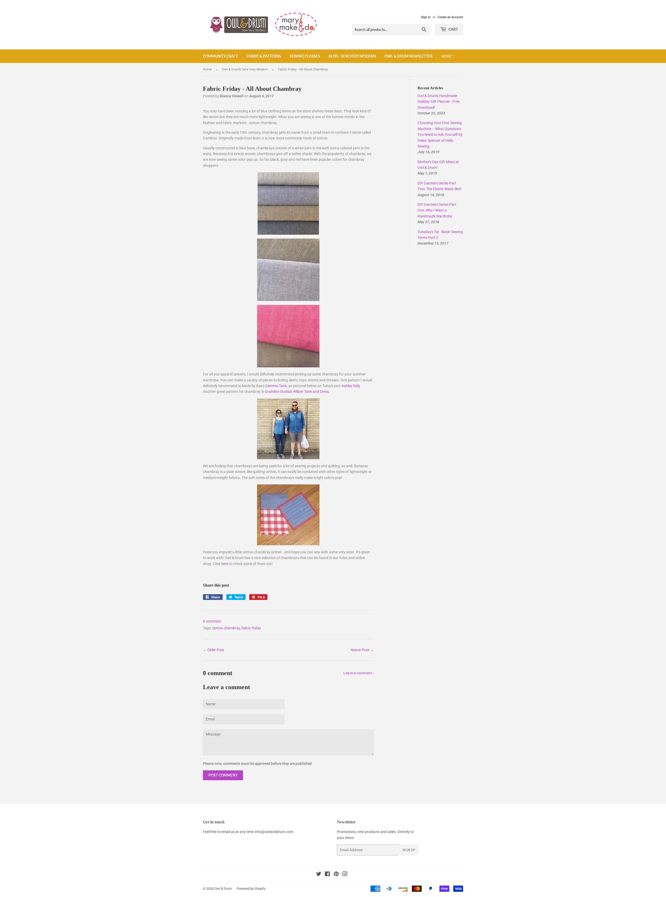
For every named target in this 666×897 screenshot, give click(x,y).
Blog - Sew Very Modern (352, 56)
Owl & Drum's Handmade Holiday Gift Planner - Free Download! (438, 102)
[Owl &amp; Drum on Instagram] (345, 875)
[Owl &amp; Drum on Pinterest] (336, 875)
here (224, 564)
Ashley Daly (351, 386)
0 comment (212, 621)
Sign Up (408, 850)
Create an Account (450, 17)
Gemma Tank (276, 386)
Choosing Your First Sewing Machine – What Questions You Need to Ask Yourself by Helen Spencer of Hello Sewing (440, 134)
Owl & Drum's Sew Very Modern (245, 69)
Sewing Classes (305, 56)
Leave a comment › (358, 673)
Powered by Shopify (251, 888)
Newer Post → (362, 650)
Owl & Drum (223, 888)
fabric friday (251, 628)
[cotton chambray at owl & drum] (288, 270)
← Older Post (213, 650)
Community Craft (220, 56)
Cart (453, 29)
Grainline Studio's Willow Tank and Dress (297, 391)
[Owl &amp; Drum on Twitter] (318, 875)
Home (207, 69)
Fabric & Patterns (263, 56)
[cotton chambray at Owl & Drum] (288, 203)
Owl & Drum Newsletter (409, 56)
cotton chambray (226, 628)
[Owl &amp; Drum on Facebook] (327, 875)
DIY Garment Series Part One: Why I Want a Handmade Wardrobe (437, 210)
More (446, 56)
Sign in (426, 17)
